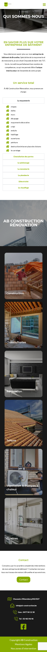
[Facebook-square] (23, 626)
